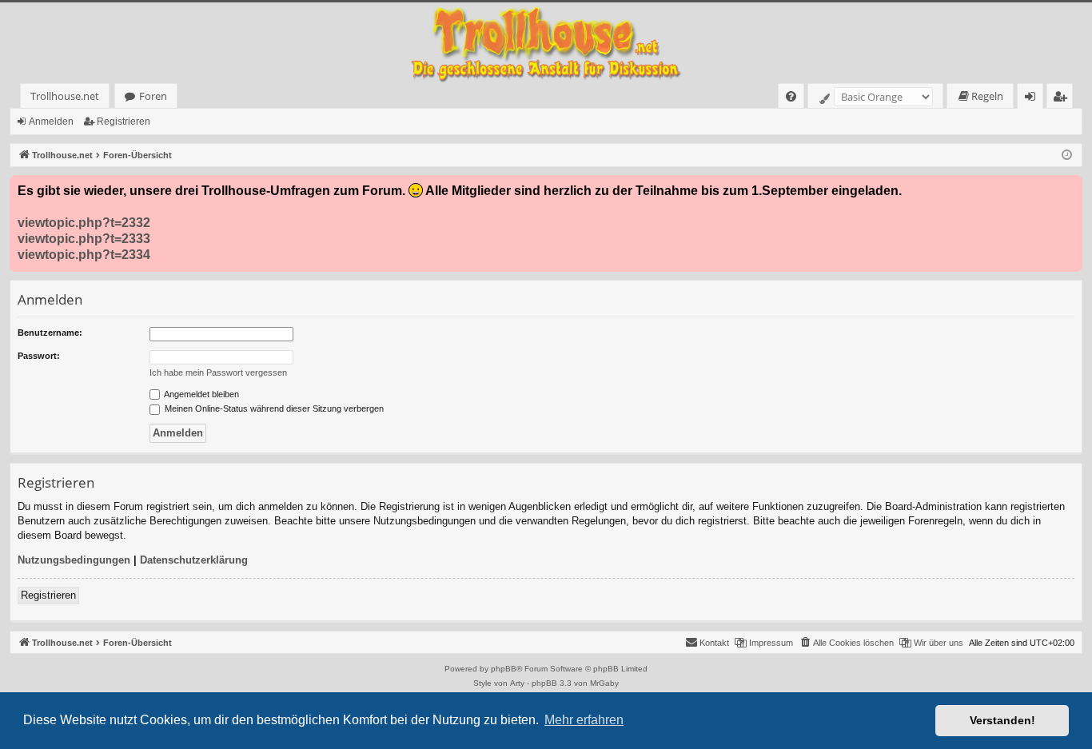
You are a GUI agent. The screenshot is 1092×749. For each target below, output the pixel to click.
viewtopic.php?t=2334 (84, 254)
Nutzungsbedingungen (74, 560)
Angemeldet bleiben (200, 394)
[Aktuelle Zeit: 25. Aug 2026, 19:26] (1067, 155)
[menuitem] (791, 96)
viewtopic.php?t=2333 (84, 238)
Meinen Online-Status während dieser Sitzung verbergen (273, 408)
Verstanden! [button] (1002, 720)
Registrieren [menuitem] (1063, 99)
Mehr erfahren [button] (584, 720)
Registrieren (123, 121)
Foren (153, 96)
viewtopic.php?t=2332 (84, 222)
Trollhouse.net (64, 96)
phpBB (503, 668)
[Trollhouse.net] (546, 42)
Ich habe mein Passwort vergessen (218, 372)
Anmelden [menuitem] (1033, 99)
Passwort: (39, 356)
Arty (517, 683)
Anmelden (51, 121)
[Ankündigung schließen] (1069, 188)
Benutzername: (50, 332)
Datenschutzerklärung (194, 560)
